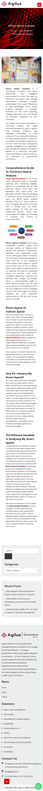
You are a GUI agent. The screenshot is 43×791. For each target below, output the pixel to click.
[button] (38, 786)
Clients (4, 697)
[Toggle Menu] (39, 5)
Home (13, 30)
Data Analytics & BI (11, 728)
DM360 (6, 733)
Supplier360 (8, 723)
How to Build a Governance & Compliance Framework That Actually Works (20, 602)
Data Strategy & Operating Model (17, 742)
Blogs (4, 692)
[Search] (8, 556)
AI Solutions (8, 747)
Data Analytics (25, 30)
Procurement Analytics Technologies (21, 471)
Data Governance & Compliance (17, 737)
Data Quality (9, 714)
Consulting (8, 751)
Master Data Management (15, 710)
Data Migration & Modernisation (17, 719)
